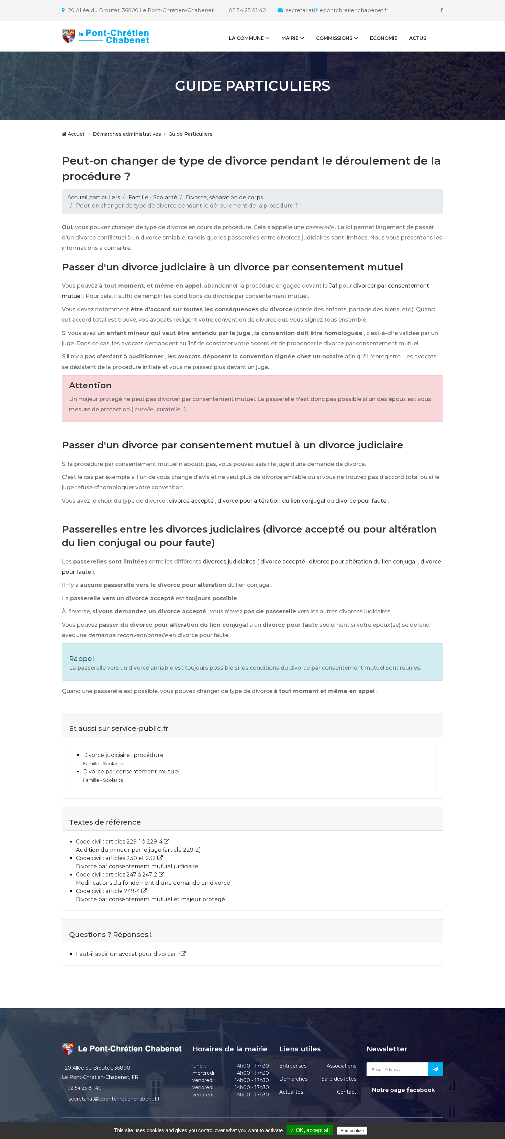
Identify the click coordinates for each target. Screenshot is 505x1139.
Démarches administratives (127, 134)
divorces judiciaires (229, 561)
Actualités (291, 1092)
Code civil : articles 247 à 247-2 (117, 874)
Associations (341, 1066)
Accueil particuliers (93, 197)
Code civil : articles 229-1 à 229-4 (120, 841)
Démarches (293, 1079)
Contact (346, 1092)
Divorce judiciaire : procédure (123, 755)
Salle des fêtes (339, 1079)
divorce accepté (191, 501)
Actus (417, 38)
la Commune (246, 38)
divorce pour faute (360, 501)
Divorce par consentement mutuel (131, 771)
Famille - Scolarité (152, 197)
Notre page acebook (403, 1090)
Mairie (290, 38)
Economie (383, 38)
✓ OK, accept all (310, 1130)
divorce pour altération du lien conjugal (271, 501)
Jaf (333, 285)
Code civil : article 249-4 (108, 891)
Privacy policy (383, 1130)
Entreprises (292, 1066)
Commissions (334, 38)
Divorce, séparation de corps (224, 197)
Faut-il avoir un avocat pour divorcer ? (128, 954)
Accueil (76, 134)
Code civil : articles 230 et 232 (116, 858)
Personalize (352, 1130)
